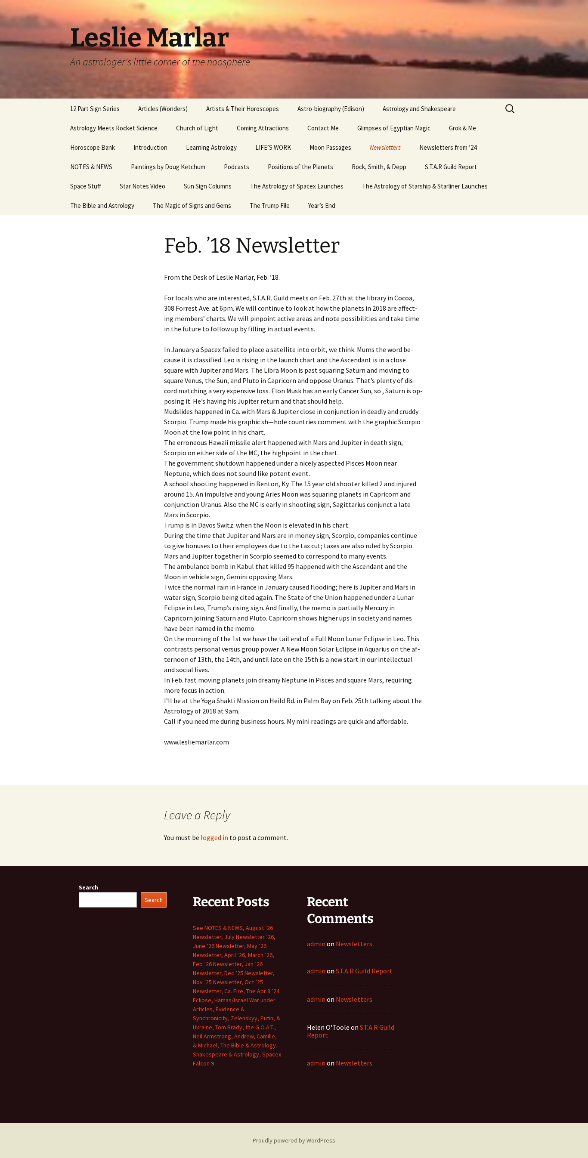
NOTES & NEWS (91, 167)
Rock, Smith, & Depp (379, 167)
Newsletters (385, 147)
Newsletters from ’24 (448, 147)
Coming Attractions (263, 128)
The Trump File (270, 205)
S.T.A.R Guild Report (451, 167)
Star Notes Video (142, 186)
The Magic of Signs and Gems (192, 205)
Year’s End (321, 205)
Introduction (150, 147)
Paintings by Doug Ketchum (168, 167)
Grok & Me (462, 128)
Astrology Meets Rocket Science (114, 128)
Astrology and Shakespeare (419, 109)
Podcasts (236, 167)
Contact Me (323, 128)
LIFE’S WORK (273, 147)
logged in (214, 837)
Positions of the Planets (300, 167)
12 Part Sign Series (95, 109)
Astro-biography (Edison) (330, 109)
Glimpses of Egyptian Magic (393, 128)
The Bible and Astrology (102, 205)
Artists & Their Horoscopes (242, 109)
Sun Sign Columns (208, 186)
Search (88, 887)
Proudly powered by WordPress (294, 1140)
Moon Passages (330, 147)
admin (316, 943)
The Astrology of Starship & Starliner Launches (425, 186)
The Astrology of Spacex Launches (297, 186)
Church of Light (197, 128)
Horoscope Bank (92, 147)
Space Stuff (85, 186)
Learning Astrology (211, 147)
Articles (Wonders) (163, 109)
